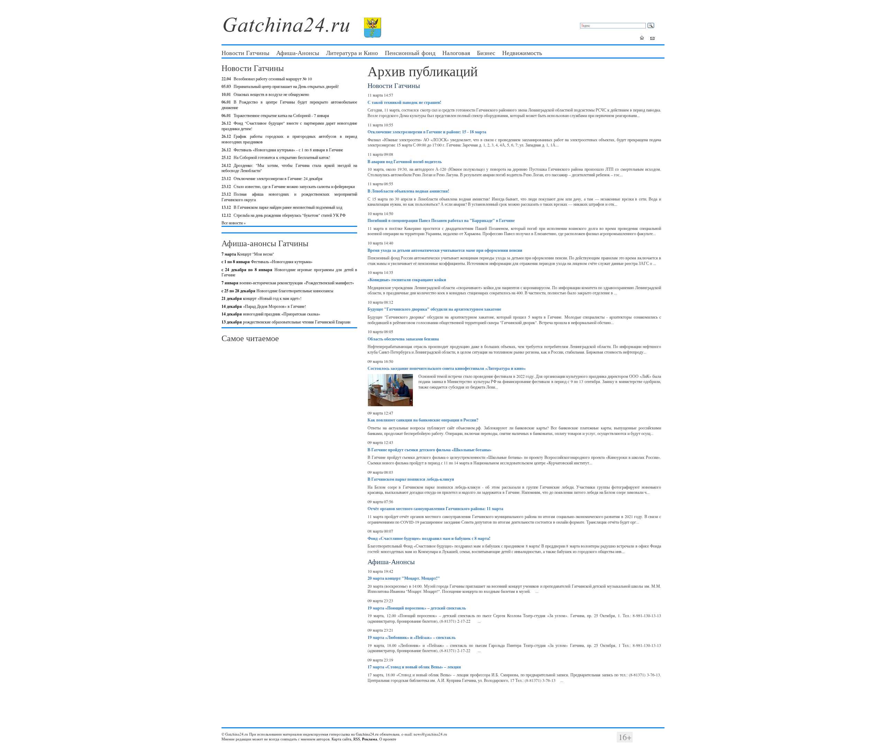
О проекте (387, 738)
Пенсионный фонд (410, 52)
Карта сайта (341, 738)
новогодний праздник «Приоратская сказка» (271, 314)
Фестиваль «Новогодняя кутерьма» (267, 261)
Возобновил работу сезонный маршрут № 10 (273, 78)
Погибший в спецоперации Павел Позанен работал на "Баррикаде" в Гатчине (441, 220)
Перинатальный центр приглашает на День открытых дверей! (286, 86)
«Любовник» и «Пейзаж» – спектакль (411, 637)
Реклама (369, 739)
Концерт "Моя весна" (248, 254)
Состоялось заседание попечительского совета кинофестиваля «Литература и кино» (447, 368)
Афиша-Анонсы (297, 52)
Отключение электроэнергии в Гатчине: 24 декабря (278, 178)
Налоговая (456, 52)
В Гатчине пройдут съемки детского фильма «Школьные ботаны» (429, 450)
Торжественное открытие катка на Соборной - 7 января (281, 115)
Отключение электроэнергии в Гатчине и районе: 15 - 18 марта (427, 132)
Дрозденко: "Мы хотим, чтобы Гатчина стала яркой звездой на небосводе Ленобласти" (289, 168)
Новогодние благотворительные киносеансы (277, 290)
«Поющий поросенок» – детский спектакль (417, 608)
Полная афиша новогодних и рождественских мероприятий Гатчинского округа (289, 196)
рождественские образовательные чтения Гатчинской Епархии (286, 321)
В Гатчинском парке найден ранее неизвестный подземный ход (288, 207)
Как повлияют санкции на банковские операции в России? (423, 420)
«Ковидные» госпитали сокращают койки (407, 280)
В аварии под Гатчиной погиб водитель (405, 161)
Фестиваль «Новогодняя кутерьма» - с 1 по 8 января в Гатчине (288, 149)
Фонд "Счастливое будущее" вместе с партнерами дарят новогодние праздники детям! (289, 125)
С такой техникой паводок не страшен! (404, 102)
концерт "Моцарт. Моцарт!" (404, 578)
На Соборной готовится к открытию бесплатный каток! (282, 157)
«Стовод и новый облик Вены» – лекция (414, 667)
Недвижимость (522, 52)
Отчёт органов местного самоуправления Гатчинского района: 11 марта (435, 509)
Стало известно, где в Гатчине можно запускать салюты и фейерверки (294, 186)
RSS (356, 738)
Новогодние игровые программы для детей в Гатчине (289, 272)
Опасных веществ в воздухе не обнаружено (271, 94)
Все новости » (234, 222)
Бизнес (486, 52)
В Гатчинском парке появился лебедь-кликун (411, 479)
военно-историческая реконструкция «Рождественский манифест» (288, 282)
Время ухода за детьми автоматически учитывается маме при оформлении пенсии (445, 250)
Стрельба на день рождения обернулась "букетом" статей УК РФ (289, 215)
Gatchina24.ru (367, 734)
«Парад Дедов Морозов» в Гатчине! (264, 306)
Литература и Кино (352, 52)
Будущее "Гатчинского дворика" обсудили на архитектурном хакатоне (434, 309)
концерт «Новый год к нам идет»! (261, 298)
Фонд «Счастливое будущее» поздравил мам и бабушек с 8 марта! (429, 538)
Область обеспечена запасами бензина (403, 339)
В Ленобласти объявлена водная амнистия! (408, 191)
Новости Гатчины (245, 52)
